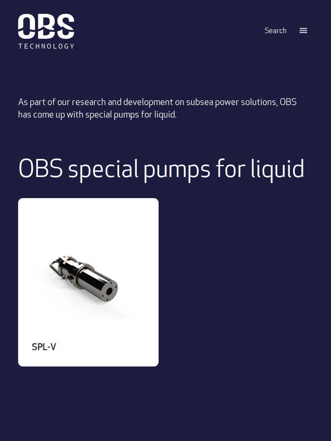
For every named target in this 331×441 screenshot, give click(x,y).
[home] (139, 31)
